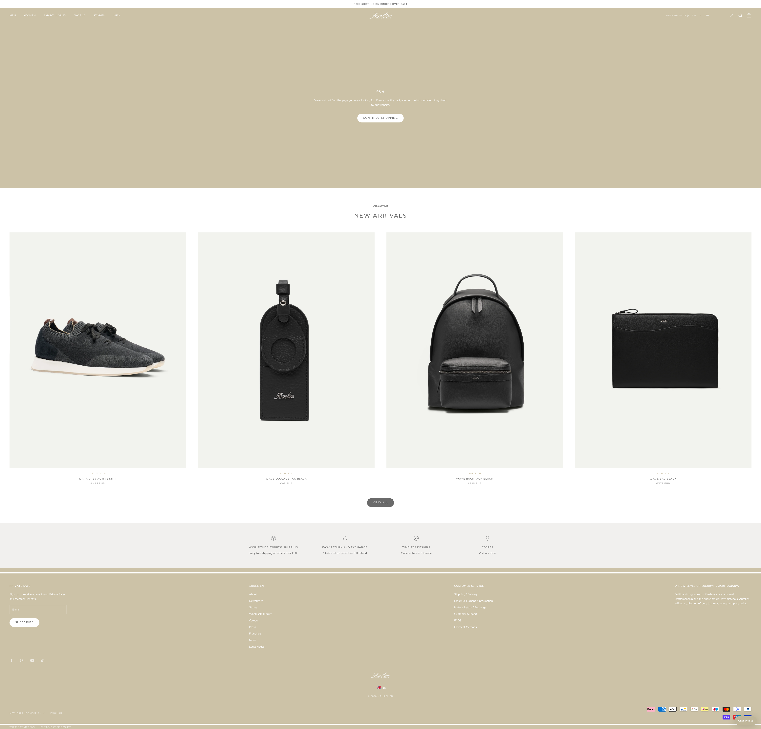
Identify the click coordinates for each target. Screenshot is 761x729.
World (80, 15)
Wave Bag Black (663, 478)
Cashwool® (98, 473)
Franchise (255, 633)
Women (30, 15)
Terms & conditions (22, 727)
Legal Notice (256, 647)
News (252, 640)
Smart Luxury (55, 15)
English (56, 713)
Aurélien (286, 473)
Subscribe (24, 622)
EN (707, 15)
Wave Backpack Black (474, 478)
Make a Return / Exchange (470, 607)
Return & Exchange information (473, 601)
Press (252, 627)
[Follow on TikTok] (42, 660)
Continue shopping (380, 118)
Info (116, 15)
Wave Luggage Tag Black (286, 478)
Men (13, 15)
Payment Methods (465, 627)
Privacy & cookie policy (55, 727)
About (253, 594)
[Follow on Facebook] (11, 660)
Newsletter (256, 601)
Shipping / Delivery (465, 594)
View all (380, 502)
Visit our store (487, 553)
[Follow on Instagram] (22, 660)
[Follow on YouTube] (32, 660)
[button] (746, 720)
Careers (253, 620)
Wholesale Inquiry (260, 614)
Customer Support (465, 614)
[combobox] (713, 15)
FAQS (458, 620)
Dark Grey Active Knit (97, 478)
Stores (99, 15)
